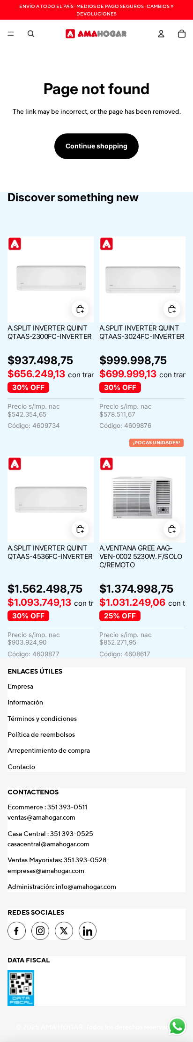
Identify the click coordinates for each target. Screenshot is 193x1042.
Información (25, 702)
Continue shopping (96, 146)
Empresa (20, 686)
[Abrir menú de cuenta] (161, 33)
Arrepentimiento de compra (48, 750)
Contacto (21, 766)
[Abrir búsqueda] (31, 33)
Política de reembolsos (41, 734)
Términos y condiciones (42, 718)
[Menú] (11, 33)
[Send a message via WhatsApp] (177, 1026)
